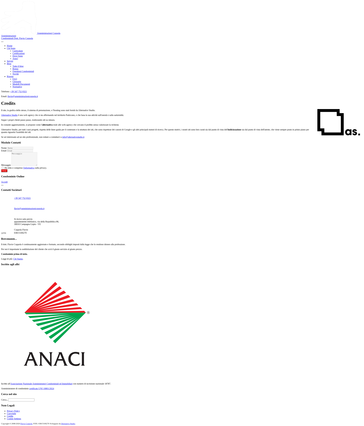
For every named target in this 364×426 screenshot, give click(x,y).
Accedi (4, 182)
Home (9, 46)
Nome (4, 148)
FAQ (15, 79)
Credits (10, 416)
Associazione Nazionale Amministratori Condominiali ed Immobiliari (41, 383)
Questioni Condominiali (23, 71)
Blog (9, 63)
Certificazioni (19, 53)
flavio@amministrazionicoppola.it (23, 96)
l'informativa (28, 168)
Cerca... (4, 400)
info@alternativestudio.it (73, 137)
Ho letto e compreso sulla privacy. (25, 168)
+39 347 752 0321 (18, 91)
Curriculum (18, 51)
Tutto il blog (18, 66)
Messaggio (6, 165)
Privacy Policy (13, 411)
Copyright (11, 413)
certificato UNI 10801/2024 (41, 388)
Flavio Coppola (26, 424)
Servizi (10, 61)
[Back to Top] (2, 185)
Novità (16, 74)
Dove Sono (18, 56)
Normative (17, 86)
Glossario (17, 81)
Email (3, 150)
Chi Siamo (18, 259)
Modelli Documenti (21, 84)
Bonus (15, 69)
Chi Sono (11, 48)
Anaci (15, 58)
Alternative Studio (9, 115)
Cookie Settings (14, 418)
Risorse (10, 76)
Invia (4, 171)
